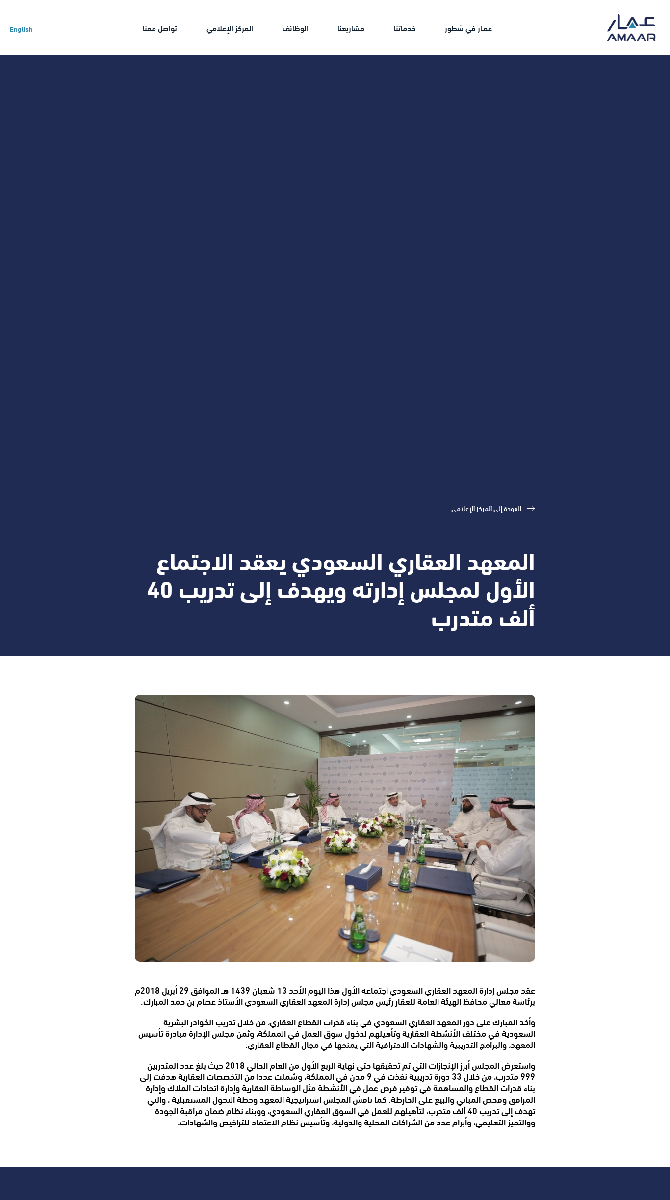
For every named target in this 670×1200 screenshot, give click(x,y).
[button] (468, 27)
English (21, 29)
